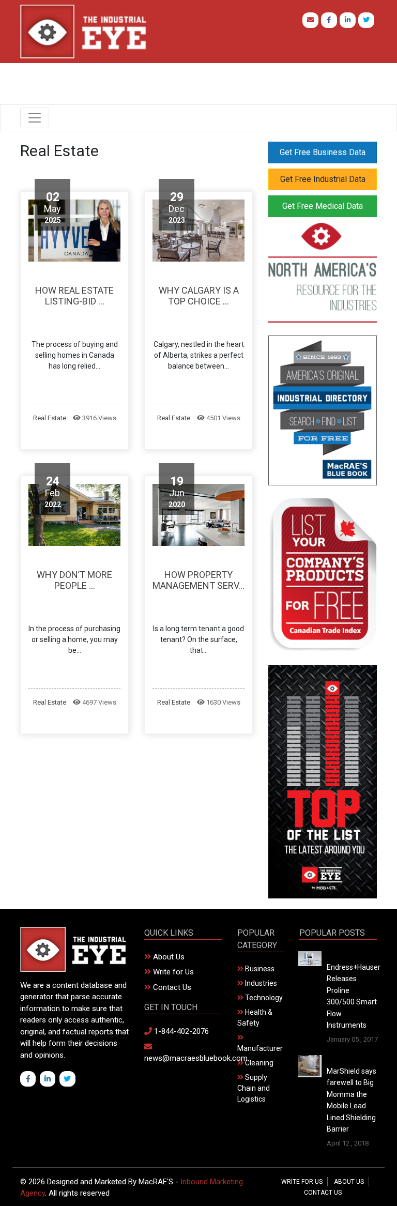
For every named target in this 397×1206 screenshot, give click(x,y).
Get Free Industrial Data (322, 179)
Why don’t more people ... (74, 580)
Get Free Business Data (322, 152)
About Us (168, 956)
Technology (263, 998)
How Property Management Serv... (198, 580)
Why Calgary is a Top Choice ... (199, 296)
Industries (260, 983)
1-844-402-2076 (180, 1031)
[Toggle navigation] (34, 118)
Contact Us (171, 987)
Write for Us (172, 971)
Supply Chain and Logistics (253, 1088)
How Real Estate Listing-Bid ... (74, 296)
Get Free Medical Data (322, 206)
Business (258, 969)
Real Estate (49, 418)
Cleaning (258, 1063)
